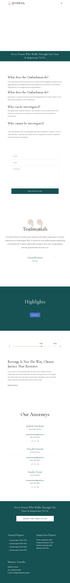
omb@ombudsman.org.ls (21, 573)
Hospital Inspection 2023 (44, 543)
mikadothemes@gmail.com (35, 435)
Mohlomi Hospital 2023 (44, 545)
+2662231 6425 (15, 570)
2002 (55, 343)
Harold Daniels (35, 449)
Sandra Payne (35, 472)
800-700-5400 (35, 437)
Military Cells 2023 (42, 548)
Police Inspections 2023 (44, 540)
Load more (35, 315)
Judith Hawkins (35, 426)
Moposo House (13, 567)
